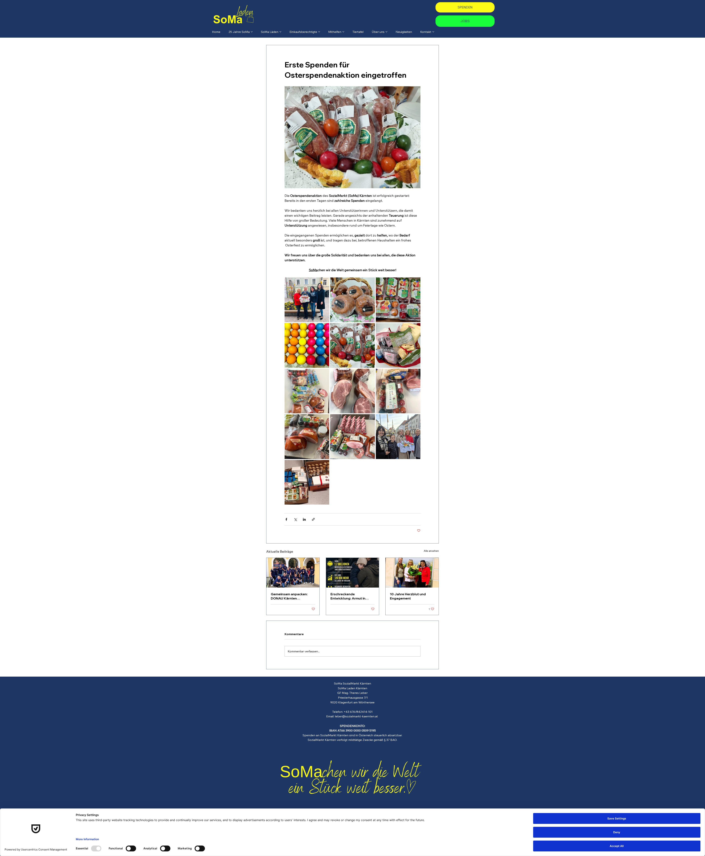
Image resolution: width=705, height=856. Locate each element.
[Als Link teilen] (313, 519)
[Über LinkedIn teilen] (304, 519)
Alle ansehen (431, 550)
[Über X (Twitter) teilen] (295, 519)
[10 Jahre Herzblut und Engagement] (412, 573)
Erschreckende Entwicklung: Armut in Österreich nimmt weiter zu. (349, 596)
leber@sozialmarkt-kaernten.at (356, 716)
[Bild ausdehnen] (307, 299)
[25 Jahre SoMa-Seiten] (252, 32)
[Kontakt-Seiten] (433, 32)
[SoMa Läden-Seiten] (280, 32)
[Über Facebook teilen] (286, 519)
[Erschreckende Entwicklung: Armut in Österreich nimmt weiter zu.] (352, 573)
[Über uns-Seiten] (386, 32)
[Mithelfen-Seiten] (343, 32)
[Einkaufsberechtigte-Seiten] (319, 32)
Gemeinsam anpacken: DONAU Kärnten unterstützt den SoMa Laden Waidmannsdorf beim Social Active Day (289, 596)
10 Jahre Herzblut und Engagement (408, 596)
